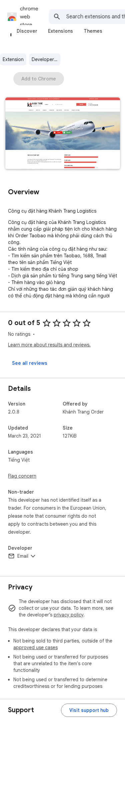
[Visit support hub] (89, 710)
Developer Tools (46, 59)
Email (22, 556)
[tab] (27, 31)
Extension (13, 59)
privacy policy (68, 615)
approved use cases (35, 647)
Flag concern (22, 476)
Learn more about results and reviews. (49, 345)
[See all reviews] (29, 363)
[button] (63, 134)
